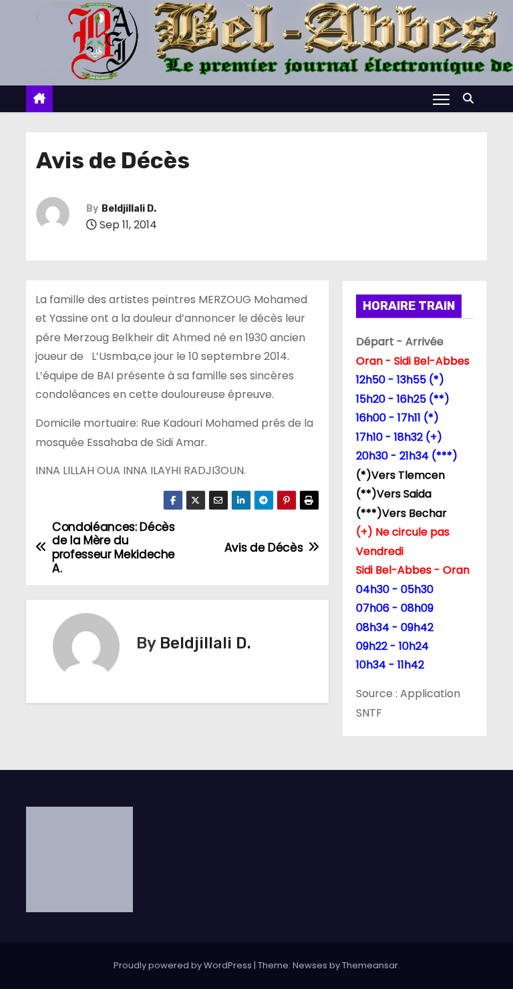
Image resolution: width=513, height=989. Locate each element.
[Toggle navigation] (441, 99)
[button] (471, 98)
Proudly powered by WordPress (184, 965)
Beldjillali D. (129, 208)
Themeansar (370, 965)
